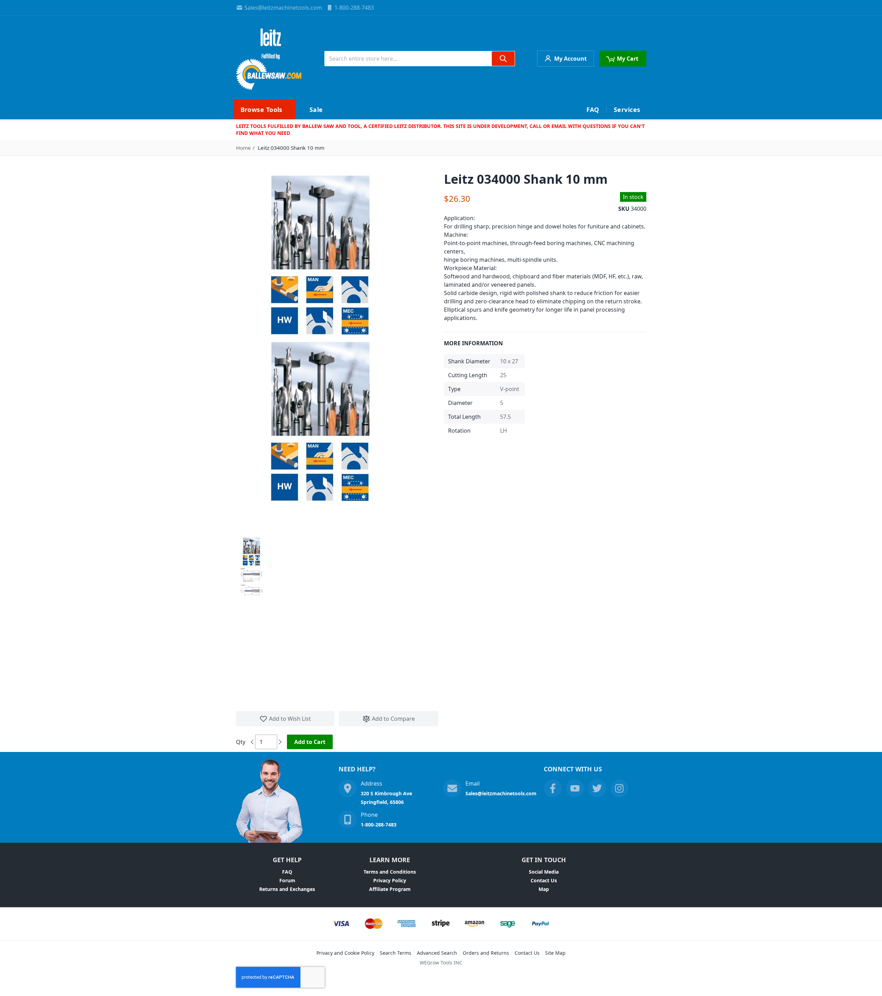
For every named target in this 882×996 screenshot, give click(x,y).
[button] (251, 551)
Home (243, 147)
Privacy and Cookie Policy (345, 953)
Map (544, 889)
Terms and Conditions (390, 871)
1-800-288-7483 (354, 7)
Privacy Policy (389, 880)
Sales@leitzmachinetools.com (283, 7)
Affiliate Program (390, 889)
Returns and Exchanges (287, 889)
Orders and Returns (486, 953)
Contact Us (544, 880)
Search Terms (395, 953)
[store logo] (269, 58)
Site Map (555, 953)
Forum (287, 880)
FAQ (287, 871)
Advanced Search (437, 953)
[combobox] (420, 58)
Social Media (544, 871)
